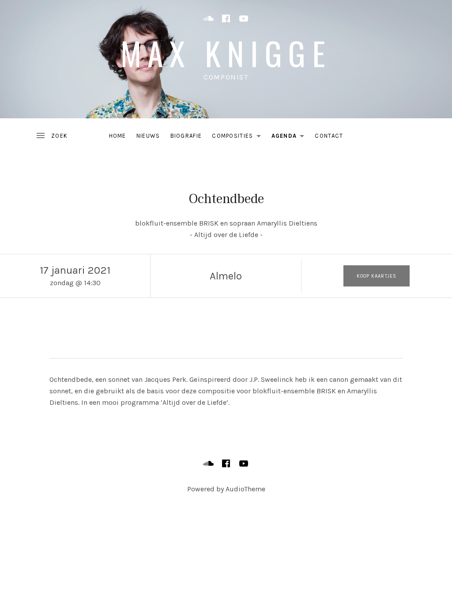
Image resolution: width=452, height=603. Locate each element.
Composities (238, 137)
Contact (329, 135)
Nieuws (148, 135)
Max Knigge (226, 52)
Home (117, 135)
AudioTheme (245, 489)
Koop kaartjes (376, 276)
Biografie (186, 135)
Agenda (290, 137)
